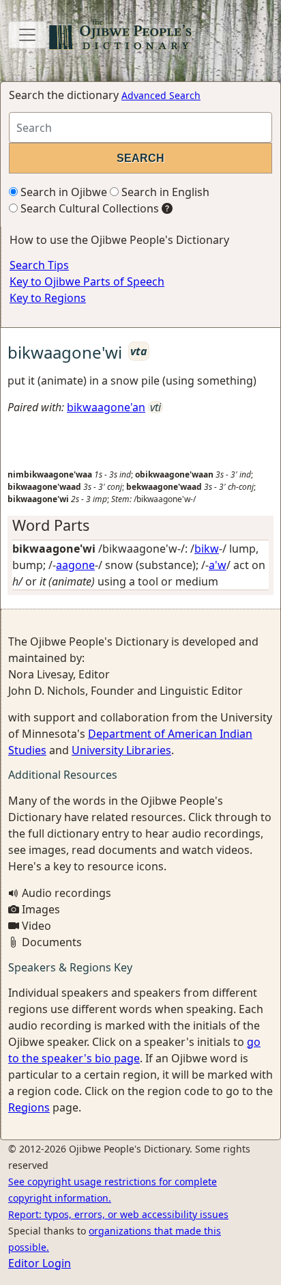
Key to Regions (48, 297)
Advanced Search (161, 95)
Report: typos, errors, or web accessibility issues (118, 1214)
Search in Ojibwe (62, 191)
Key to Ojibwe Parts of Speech (87, 281)
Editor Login (39, 1263)
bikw (206, 548)
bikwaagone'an (106, 407)
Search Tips (39, 265)
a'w (217, 564)
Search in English (164, 191)
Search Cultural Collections (88, 208)
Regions (29, 1107)
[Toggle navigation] (27, 35)
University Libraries (121, 750)
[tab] (140, 525)
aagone (75, 564)
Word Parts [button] (50, 525)
